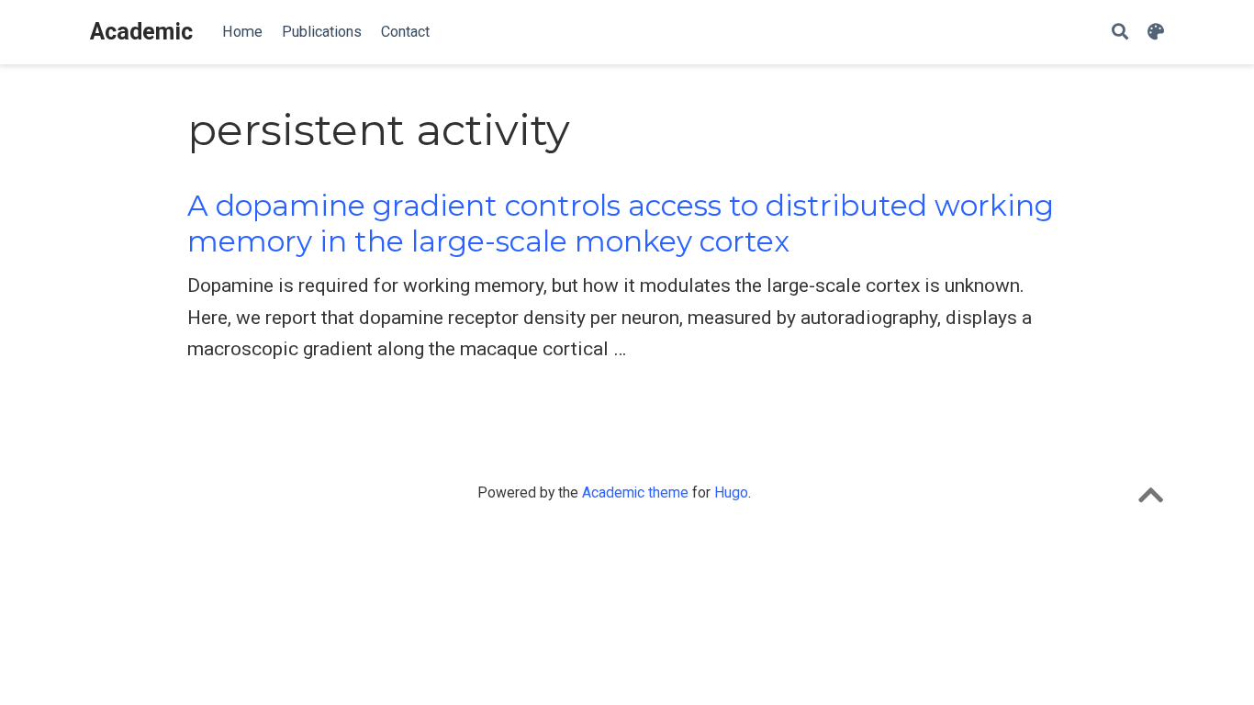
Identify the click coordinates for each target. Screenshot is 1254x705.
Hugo (731, 492)
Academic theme (635, 492)
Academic (141, 31)
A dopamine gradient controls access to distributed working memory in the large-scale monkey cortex (620, 223)
